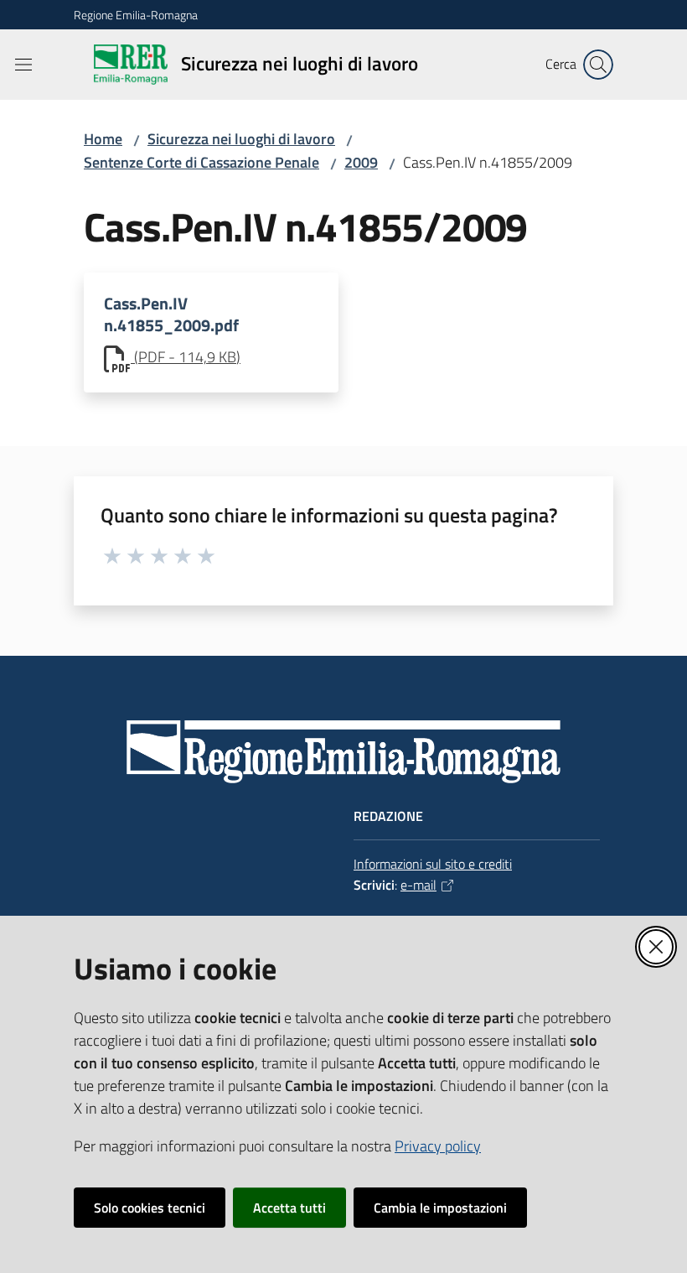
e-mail (418, 885)
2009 (361, 162)
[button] (598, 64)
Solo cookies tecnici (149, 1208)
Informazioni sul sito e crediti (433, 864)
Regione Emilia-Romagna (136, 14)
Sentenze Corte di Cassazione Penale (201, 162)
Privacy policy (438, 1146)
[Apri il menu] (23, 65)
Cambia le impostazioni (440, 1208)
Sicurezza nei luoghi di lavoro (241, 138)
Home (103, 138)
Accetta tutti (289, 1208)
